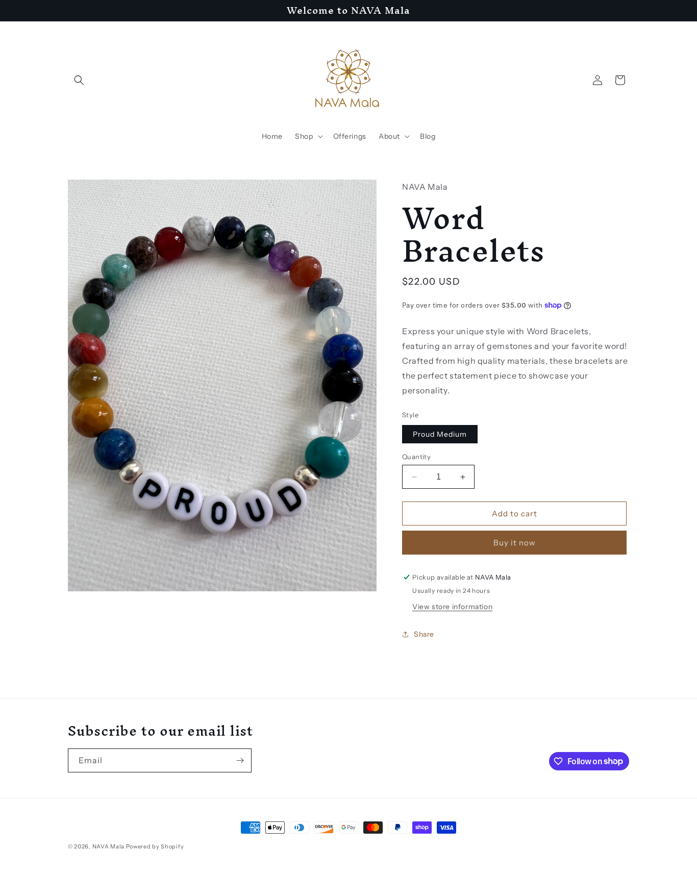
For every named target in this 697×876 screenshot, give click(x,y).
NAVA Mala (109, 846)
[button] (79, 80)
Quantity (416, 457)
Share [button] (424, 634)
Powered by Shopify (155, 846)
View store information (452, 606)
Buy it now (514, 542)
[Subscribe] (240, 760)
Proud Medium (440, 434)
